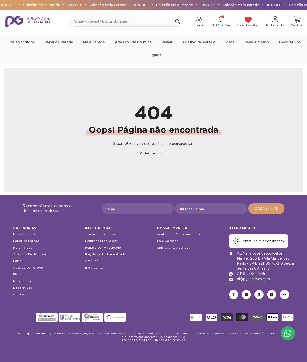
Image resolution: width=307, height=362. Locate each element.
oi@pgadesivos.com (253, 279)
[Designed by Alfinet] (153, 350)
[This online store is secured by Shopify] (24, 317)
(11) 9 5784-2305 (251, 274)
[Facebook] (233, 294)
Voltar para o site (154, 153)
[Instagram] (246, 294)
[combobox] (121, 21)
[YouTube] (284, 294)
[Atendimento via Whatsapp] (288, 333)
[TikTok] (271, 294)
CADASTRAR (266, 208)
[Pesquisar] (126, 21)
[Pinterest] (259, 294)
